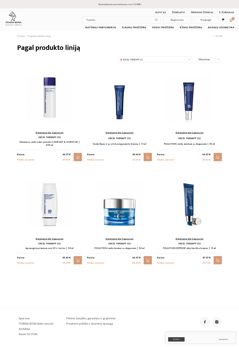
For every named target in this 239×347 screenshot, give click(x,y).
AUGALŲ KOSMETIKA (221, 27)
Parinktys (223, 339)
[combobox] (156, 60)
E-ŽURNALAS (226, 12)
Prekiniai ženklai (202, 12)
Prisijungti (206, 19)
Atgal (219, 35)
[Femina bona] (13, 18)
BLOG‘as (161, 12)
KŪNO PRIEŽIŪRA (191, 27)
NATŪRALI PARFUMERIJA (100, 27)
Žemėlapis (178, 12)
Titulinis (21, 35)
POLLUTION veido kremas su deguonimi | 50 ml (119, 248)
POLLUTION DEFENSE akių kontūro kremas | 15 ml (189, 248)
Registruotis (177, 19)
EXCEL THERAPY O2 (49, 137)
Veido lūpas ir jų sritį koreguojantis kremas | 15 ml (119, 143)
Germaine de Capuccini (49, 132)
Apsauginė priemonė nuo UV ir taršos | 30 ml (49, 248)
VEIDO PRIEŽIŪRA (163, 27)
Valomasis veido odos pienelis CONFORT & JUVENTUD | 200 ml (49, 143)
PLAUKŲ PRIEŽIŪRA (134, 27)
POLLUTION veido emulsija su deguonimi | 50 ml (189, 143)
